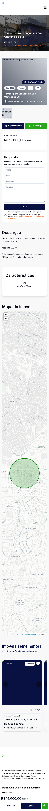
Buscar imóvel (10, 42)
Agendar (31, 806)
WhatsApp (38, 126)
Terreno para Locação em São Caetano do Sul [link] (24, 45)
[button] (6, 315)
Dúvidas (11, 806)
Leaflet (21, 634)
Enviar (24, 207)
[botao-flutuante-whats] (45, 806)
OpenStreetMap (32, 634)
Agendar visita (15, 126)
